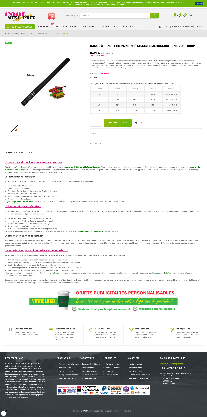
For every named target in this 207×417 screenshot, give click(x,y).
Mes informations (136, 364)
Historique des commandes (139, 375)
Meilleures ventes (112, 364)
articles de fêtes (57, 273)
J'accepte (199, 3)
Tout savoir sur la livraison (69, 364)
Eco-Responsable (89, 378)
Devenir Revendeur (89, 375)
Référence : (95, 74)
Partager (92, 143)
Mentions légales (65, 368)
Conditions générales (90, 371)
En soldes (109, 371)
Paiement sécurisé (66, 371)
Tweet (97, 143)
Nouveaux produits (113, 368)
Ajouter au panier (118, 123)
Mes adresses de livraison (138, 378)
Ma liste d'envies (135, 371)
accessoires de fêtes (162, 273)
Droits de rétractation (67, 378)
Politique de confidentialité (69, 375)
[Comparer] (173, 15)
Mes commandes (135, 368)
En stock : (94, 77)
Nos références (88, 368)
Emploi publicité (112, 375)
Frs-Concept (129, 411)
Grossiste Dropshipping (91, 364)
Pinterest (102, 143)
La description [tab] (14, 152)
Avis (30, 152)
